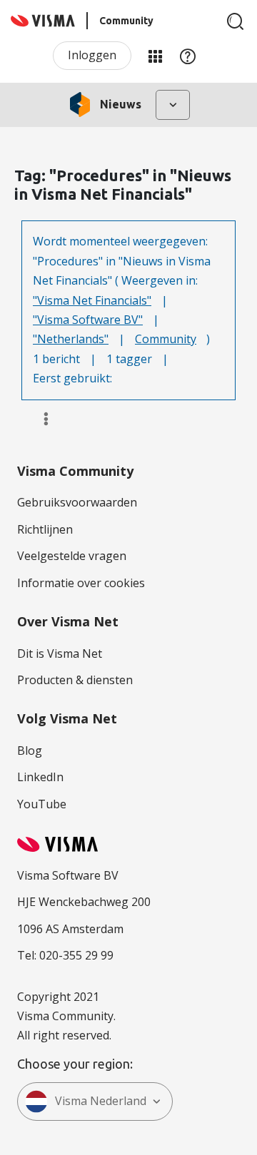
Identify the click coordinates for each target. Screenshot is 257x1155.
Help (187, 55)
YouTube (41, 804)
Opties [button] (40, 418)
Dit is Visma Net (59, 653)
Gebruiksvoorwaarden (77, 502)
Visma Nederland (100, 1101)
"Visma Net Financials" (92, 300)
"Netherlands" (71, 339)
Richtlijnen (45, 529)
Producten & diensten (75, 680)
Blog (29, 750)
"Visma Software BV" (88, 319)
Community (165, 339)
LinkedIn (40, 777)
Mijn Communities (154, 55)
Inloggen (92, 55)
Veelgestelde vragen (71, 556)
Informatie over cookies (81, 583)
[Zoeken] (235, 21)
